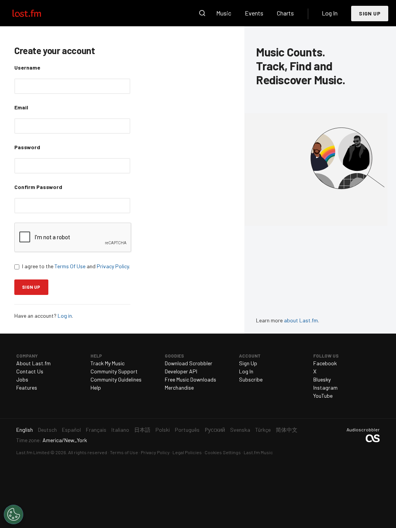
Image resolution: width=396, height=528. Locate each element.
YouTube (323, 395)
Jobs (22, 379)
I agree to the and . (76, 266)
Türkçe (263, 429)
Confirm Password (38, 187)
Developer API (181, 371)
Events (254, 13)
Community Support (114, 371)
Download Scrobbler (188, 363)
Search (202, 13)
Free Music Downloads (190, 379)
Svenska (240, 429)
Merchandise (179, 387)
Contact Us (29, 371)
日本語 (142, 429)
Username (27, 67)
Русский (215, 429)
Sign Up (370, 13)
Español (71, 429)
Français (96, 429)
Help (95, 387)
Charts (285, 13)
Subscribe (251, 379)
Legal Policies (187, 452)
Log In (330, 13)
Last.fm (35, 13)
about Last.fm (301, 320)
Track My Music (107, 363)
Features (26, 387)
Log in (65, 315)
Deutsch (47, 429)
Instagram (325, 387)
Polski (162, 429)
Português (187, 429)
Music (223, 13)
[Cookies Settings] (13, 514)
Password (27, 147)
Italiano (120, 429)
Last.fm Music (258, 452)
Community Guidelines (116, 379)
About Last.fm (33, 363)
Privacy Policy (113, 266)
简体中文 (286, 429)
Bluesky (322, 379)
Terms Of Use (70, 266)
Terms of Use (124, 452)
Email (21, 107)
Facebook (325, 363)
